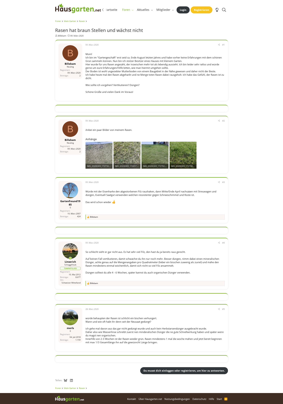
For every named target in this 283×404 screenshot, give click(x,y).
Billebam (62, 35)
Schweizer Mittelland (71, 282)
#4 (223, 242)
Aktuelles (143, 10)
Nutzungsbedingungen (177, 399)
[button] (132, 9)
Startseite (110, 10)
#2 (223, 120)
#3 (223, 182)
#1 (223, 44)
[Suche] (224, 10)
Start (219, 399)
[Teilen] (219, 45)
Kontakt (131, 399)
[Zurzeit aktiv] (70, 258)
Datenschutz (199, 399)
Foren (126, 10)
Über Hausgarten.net (150, 399)
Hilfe (211, 399)
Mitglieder (163, 10)
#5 (223, 309)
